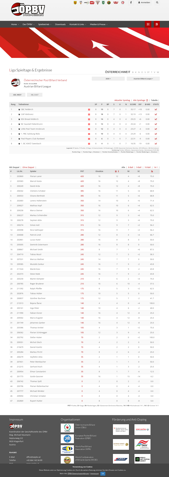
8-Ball (130, 167)
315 (82, 215)
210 (82, 278)
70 (82, 337)
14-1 (156, 167)
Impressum (94, 473)
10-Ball (148, 167)
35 (82, 357)
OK (103, 474)
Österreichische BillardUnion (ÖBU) (85, 426)
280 (82, 235)
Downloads (60, 24)
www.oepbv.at (32, 463)
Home (14, 24)
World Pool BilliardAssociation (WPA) (83, 447)
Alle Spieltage (139, 100)
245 (82, 249)
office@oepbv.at (33, 457)
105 (82, 327)
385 (82, 191)
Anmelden (145, 2)
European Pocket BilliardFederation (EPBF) (85, 437)
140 (82, 303)
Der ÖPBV (27, 24)
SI (116, 171)
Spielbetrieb (43, 24)
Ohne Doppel (28, 167)
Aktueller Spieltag (122, 100)
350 (82, 200)
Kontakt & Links (77, 24)
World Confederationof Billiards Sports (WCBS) (86, 458)
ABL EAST (34, 95)
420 (82, 176)
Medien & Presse (97, 24)
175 (82, 288)
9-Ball (138, 167)
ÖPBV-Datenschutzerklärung (78, 473)
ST (148, 72)
